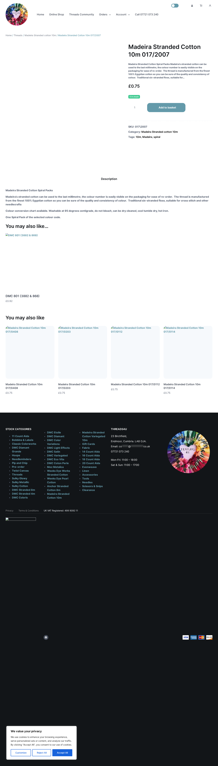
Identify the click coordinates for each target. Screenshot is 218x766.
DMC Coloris (20, 497)
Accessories (90, 474)
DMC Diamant (55, 436)
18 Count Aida (91, 459)
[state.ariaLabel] (157, 389)
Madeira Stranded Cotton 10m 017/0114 (182, 386)
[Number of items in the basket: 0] (201, 5)
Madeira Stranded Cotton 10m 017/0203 (76, 386)
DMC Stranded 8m (23, 489)
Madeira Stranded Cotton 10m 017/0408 (24, 386)
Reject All (42, 752)
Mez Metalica (55, 467)
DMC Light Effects (58, 447)
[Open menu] (210, 5)
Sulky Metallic (20, 482)
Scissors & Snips (92, 486)
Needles (87, 482)
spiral (157, 136)
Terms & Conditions (29, 510)
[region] (41, 743)
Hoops (16, 455)
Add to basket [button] (52, 301)
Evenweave (89, 467)
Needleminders (21, 459)
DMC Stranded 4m (23, 493)
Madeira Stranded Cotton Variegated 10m (93, 436)
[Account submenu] (129, 14)
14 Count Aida (91, 451)
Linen (85, 470)
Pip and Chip (19, 463)
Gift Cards (88, 444)
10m (138, 136)
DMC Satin (53, 451)
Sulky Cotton (20, 486)
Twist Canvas (20, 470)
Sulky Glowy (19, 478)
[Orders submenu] (110, 14)
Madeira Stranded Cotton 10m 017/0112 (135, 384)
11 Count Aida (20, 436)
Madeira (147, 136)
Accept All (62, 752)
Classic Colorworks (24, 443)
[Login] (192, 5)
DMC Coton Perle (58, 463)
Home (9, 35)
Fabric (86, 447)
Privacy (9, 510)
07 (112, 451)
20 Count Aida (91, 463)
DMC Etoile (54, 432)
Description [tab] (109, 179)
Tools (85, 478)
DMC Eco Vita (55, 459)
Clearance (88, 490)
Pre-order (18, 466)
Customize (20, 752)
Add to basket (167, 107)
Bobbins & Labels (22, 440)
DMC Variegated (57, 455)
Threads (18, 35)
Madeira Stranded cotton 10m (40, 35)
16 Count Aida (91, 455)
